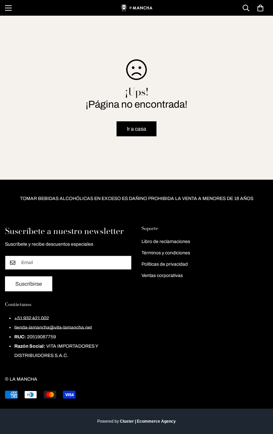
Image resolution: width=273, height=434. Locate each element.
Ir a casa (136, 129)
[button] (260, 8)
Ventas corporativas (162, 275)
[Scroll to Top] (260, 397)
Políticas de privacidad (164, 264)
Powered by (136, 421)
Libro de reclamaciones (165, 241)
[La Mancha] (136, 8)
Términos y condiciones (165, 252)
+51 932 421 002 (31, 318)
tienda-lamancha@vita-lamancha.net (53, 327)
